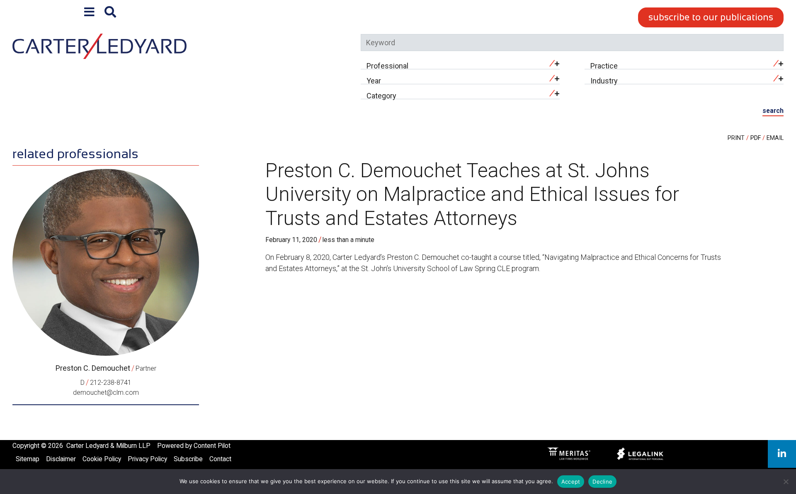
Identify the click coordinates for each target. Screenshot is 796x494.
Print (736, 138)
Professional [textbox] (387, 65)
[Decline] (785, 481)
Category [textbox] (381, 95)
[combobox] (460, 63)
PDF (755, 138)
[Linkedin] (782, 454)
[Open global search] (110, 12)
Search (773, 111)
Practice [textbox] (604, 65)
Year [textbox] (373, 80)
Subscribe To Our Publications (710, 17)
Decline (602, 481)
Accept (570, 481)
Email (775, 138)
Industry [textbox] (604, 80)
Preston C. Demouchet (93, 368)
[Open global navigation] (89, 12)
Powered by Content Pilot (194, 446)
